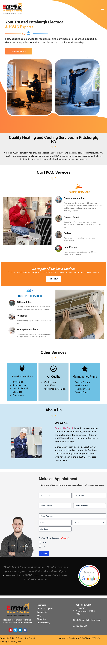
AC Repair (22, 315)
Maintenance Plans (85, 376)
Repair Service (19, 385)
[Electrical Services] (22, 368)
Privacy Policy (43, 622)
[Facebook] (25, 630)
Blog (39, 615)
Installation (18, 381)
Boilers (67, 233)
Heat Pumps (70, 247)
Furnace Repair (71, 217)
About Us (41, 619)
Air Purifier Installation (55, 389)
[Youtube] (10, 630)
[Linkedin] (20, 630)
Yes (44, 542)
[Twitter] (15, 630)
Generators (18, 395)
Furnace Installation (74, 198)
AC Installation (24, 302)
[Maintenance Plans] (84, 368)
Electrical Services (22, 376)
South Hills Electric (64, 428)
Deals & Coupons (45, 608)
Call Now (54, 279)
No (44, 546)
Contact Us (42, 612)
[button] (102, 9)
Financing (41, 605)
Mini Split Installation (28, 329)
